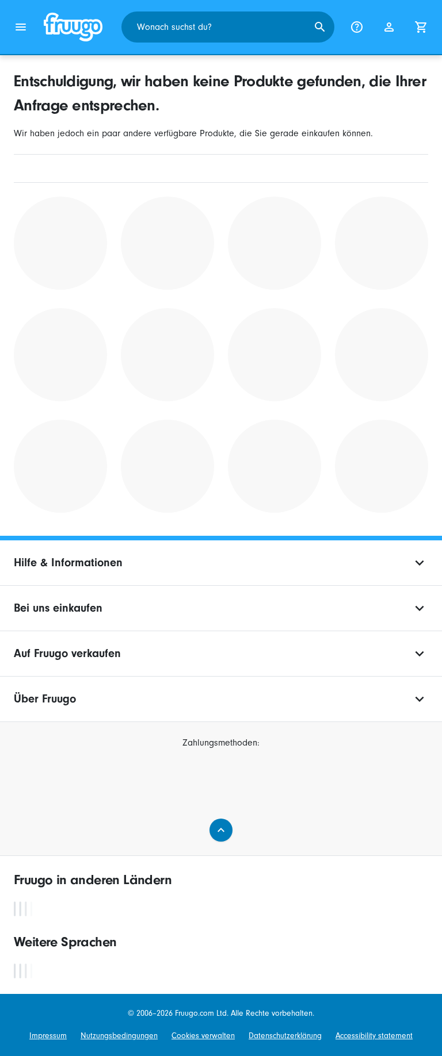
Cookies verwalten (203, 1035)
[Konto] (389, 27)
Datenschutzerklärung (285, 1035)
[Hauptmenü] (20, 27)
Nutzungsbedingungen (119, 1035)
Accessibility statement (374, 1035)
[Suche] (320, 27)
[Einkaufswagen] (421, 27)
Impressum (48, 1035)
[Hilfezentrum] (356, 27)
